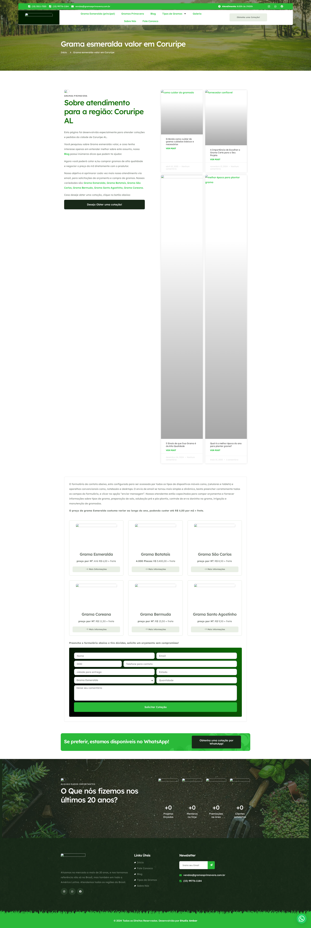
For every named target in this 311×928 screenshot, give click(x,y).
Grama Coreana (133, 187)
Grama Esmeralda (94, 182)
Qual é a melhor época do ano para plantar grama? (226, 445)
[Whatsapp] (275, 6)
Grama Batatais (116, 182)
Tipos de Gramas (172, 13)
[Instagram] (269, 6)
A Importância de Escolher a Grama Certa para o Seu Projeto (225, 152)
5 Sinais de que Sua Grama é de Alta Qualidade (181, 445)
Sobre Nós (130, 21)
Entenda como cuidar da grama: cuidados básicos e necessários (180, 141)
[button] (301, 918)
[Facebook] (282, 6)
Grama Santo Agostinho (108, 187)
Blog (153, 13)
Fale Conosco (150, 21)
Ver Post (171, 148)
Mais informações (157, 569)
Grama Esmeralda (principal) (98, 13)
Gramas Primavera (132, 13)
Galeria (197, 13)
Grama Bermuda (83, 187)
